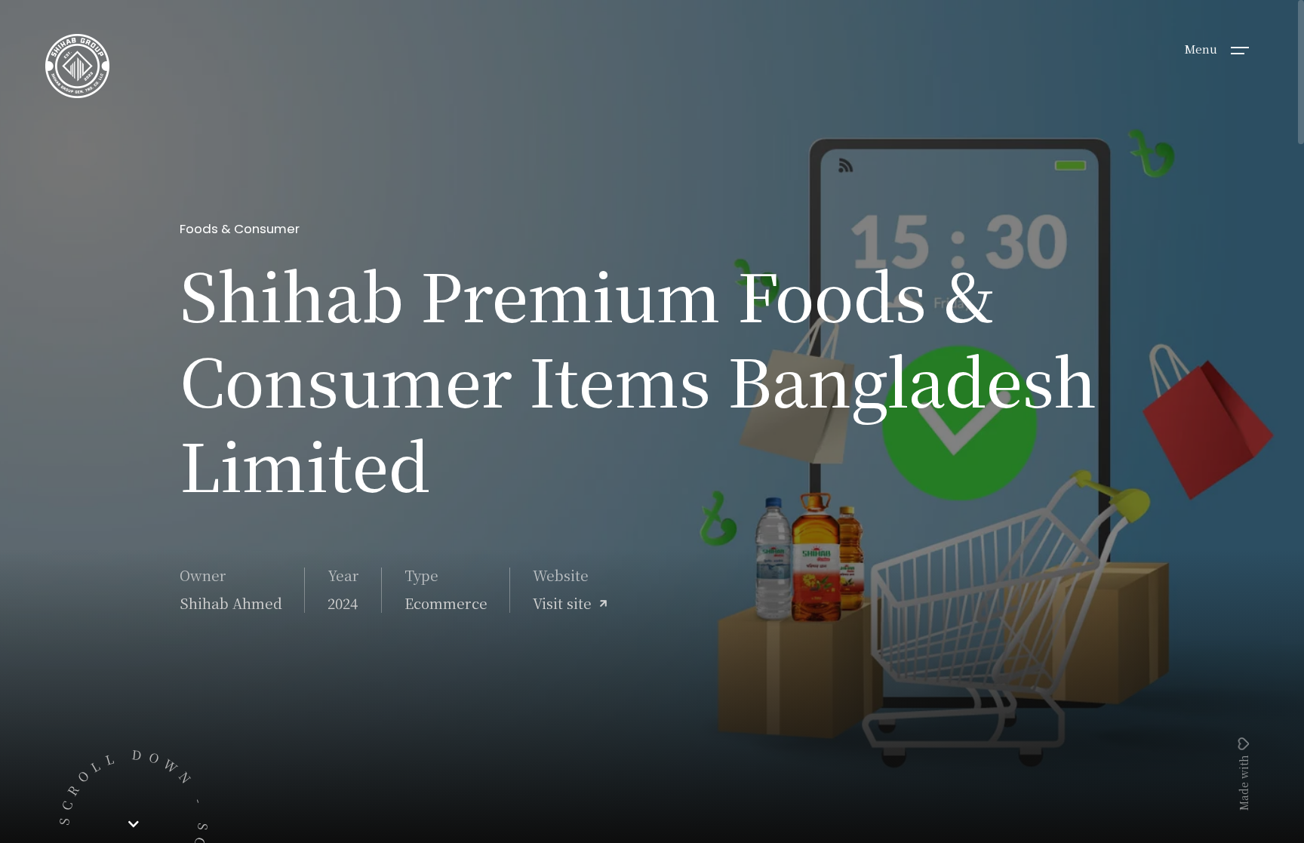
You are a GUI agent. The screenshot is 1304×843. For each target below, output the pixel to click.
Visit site (562, 602)
